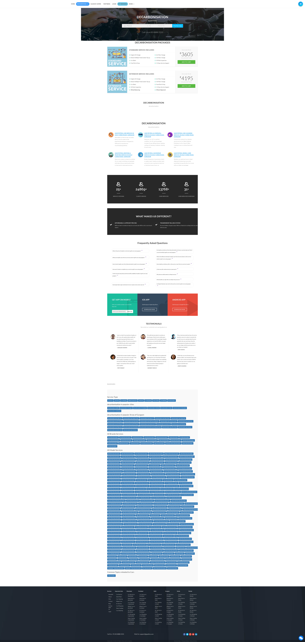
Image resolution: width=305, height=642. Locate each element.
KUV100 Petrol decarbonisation (130, 503)
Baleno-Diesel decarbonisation (167, 465)
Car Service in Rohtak (193, 595)
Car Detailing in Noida (181, 623)
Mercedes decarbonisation (146, 443)
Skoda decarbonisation (176, 440)
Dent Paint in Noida (181, 599)
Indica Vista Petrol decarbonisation (159, 509)
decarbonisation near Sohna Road (131, 421)
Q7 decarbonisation (143, 556)
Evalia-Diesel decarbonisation (114, 544)
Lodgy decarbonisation (142, 533)
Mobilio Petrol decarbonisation (172, 486)
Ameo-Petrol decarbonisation (157, 541)
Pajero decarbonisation (157, 553)
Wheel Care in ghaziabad (131, 607)
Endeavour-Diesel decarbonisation (129, 521)
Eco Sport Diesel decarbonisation (146, 521)
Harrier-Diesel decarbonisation (182, 515)
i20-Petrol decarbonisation (143, 471)
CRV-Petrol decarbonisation (143, 486)
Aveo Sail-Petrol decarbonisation (169, 527)
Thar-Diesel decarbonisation (187, 494)
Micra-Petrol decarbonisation (140, 544)
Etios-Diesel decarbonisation (167, 489)
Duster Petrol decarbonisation (170, 533)
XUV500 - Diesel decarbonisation (174, 497)
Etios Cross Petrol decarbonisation (189, 491)
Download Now (149, 309)
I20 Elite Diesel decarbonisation (128, 477)
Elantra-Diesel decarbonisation (173, 474)
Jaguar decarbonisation (159, 443)
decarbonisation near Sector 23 (163, 424)
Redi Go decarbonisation (169, 547)
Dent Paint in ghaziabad (131, 599)
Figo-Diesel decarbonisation (171, 518)
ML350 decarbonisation (171, 565)
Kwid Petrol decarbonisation (184, 533)
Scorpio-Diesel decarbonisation (158, 497)
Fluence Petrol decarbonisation (181, 536)
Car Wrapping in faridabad (142, 615)
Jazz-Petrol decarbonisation (127, 483)
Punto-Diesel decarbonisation (158, 559)
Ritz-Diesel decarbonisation (155, 456)
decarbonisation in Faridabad (140, 408)
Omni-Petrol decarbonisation (141, 453)
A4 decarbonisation (190, 553)
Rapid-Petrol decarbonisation (128, 550)
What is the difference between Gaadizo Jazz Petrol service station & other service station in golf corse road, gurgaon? (174, 258)
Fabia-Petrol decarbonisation (193, 547)
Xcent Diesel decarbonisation (173, 477)
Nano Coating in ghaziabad (131, 619)
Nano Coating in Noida (181, 619)
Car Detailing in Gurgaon (170, 623)
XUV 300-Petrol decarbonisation (161, 503)
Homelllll (110, 594)
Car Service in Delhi (158, 595)
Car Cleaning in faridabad (142, 603)
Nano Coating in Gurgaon (170, 619)
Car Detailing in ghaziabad (131, 623)
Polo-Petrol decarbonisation (129, 538)
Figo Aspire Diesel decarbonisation (177, 521)
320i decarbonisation (175, 556)
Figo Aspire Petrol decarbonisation (115, 524)
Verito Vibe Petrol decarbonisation (179, 500)
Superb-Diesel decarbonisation (186, 550)
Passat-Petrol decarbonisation (128, 541)
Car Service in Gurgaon (170, 595)
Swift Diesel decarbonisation (128, 465)
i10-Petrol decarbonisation (169, 468)
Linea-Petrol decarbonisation (128, 562)
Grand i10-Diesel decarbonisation (184, 468)
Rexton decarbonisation (188, 443)
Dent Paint (117, 400)
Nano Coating (156, 400)
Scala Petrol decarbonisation (156, 536)
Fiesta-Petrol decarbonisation (114, 521)
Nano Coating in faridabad (142, 619)
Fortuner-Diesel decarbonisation (157, 491)
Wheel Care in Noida (181, 607)
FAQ (109, 599)
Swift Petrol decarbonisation (141, 465)
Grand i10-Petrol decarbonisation (115, 471)
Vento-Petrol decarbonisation (157, 538)
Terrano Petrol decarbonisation (114, 547)
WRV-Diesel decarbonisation (186, 486)
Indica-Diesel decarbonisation (128, 506)
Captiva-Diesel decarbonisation (172, 530)
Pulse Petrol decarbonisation (128, 536)
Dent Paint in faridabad (142, 599)
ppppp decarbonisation (145, 559)
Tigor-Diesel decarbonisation (142, 515)
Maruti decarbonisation (113, 437)
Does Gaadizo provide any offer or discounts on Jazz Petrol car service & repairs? (173, 264)
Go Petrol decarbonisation (143, 547)
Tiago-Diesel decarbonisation (187, 512)
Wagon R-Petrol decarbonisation (171, 453)
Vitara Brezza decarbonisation (182, 465)
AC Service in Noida (181, 611)
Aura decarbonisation (168, 480)
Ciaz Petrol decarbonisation (185, 462)
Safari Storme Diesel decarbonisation (130, 512)
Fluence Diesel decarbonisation (114, 538)
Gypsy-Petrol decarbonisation (172, 459)
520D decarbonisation (186, 556)
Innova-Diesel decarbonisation (141, 491)
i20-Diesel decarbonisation (129, 471)
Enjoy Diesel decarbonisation (187, 530)
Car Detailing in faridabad (142, 623)
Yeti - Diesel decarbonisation (114, 553)
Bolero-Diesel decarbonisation (114, 497)
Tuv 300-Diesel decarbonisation (145, 503)
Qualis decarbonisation (159, 494)
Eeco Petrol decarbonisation (114, 465)
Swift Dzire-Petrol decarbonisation (170, 456)
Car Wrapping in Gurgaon (170, 615)
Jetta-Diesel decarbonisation (114, 541)
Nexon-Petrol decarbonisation (167, 515)
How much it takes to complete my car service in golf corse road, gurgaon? (128, 269)
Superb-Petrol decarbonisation (171, 550)
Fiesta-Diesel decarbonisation (185, 518)
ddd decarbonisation (180, 547)
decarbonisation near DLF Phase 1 (115, 421)
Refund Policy (193, 641)
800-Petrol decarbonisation (114, 453)
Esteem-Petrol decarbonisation (114, 459)
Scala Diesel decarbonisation (142, 536)
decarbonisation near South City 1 (185, 421)
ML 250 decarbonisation (148, 565)
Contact (110, 601)
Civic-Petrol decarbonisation (114, 486)
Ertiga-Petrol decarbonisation (143, 459)
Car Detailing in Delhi (158, 623)
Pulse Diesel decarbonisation (114, 536)
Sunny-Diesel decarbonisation (168, 544)
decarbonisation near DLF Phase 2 (131, 424)
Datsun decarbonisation (164, 440)
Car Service (119, 594)
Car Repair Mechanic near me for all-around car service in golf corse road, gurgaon (174, 283)
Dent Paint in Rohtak (193, 599)
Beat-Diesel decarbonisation (114, 527)
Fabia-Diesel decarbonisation (114, 550)
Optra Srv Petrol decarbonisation (129, 533)
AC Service (141, 400)
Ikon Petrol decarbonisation (173, 524)
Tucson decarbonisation (142, 480)
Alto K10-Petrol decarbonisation (156, 453)
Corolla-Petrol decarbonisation (181, 489)
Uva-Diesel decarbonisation (141, 527)
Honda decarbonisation (137, 437)
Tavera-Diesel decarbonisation (157, 530)
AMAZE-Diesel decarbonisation (157, 483)
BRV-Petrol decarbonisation (114, 489)
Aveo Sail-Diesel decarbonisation (185, 527)
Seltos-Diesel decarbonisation (160, 568)
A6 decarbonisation (112, 556)
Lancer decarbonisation (169, 553)
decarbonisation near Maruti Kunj (131, 427)
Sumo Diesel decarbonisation (146, 512)
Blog (109, 603)
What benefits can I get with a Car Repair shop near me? (168, 279)
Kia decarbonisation (112, 446)
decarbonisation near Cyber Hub (178, 418)
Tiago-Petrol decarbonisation (114, 515)
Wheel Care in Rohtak (193, 607)
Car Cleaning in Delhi (158, 603)
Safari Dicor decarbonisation (191, 503)
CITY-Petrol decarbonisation (185, 483)
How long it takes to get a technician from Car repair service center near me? (128, 284)
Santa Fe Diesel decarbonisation (158, 477)
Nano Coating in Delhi (158, 619)
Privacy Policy (185, 641)
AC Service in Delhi (158, 611)
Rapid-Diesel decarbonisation (143, 550)
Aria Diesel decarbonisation (174, 506)
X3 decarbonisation (112, 559)
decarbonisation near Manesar (185, 427)
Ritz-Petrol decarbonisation (141, 456)
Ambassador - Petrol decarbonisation (133, 568)
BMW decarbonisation (124, 443)
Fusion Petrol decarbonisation (145, 524)
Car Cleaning (123, 400)
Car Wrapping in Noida (181, 615)
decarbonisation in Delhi (113, 408)
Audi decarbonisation (112, 443)
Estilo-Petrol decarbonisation (186, 453)
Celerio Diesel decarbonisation (142, 462)
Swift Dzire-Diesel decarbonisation (186, 456)
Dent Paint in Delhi (158, 599)
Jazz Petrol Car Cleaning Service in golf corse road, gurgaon (184, 134)
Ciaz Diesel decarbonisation (171, 462)
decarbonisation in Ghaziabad (180, 408)
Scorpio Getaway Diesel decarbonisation (116, 500)
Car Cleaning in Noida (181, 603)
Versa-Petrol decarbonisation (129, 459)
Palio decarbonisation (186, 559)
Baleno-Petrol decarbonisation (127, 462)
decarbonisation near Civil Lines (130, 430)
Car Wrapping (148, 400)
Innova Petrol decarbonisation (114, 494)
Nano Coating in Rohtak (193, 619)
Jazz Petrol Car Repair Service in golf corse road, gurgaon (154, 154)
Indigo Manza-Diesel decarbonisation (144, 506)
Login (109, 611)
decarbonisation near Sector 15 (146, 418)
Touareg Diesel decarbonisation (186, 541)
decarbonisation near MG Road (178, 424)
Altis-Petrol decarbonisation (114, 491)
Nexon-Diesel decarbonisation (129, 518)
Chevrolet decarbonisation (113, 440)
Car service (110, 400)
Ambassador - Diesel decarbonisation (116, 568)
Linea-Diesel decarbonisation (143, 562)
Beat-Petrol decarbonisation (128, 527)
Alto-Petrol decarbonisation (127, 453)
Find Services (178, 26)
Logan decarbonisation (168, 536)
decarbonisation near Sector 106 (115, 430)
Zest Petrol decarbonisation (173, 512)
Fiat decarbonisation (134, 443)
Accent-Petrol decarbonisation (170, 471)
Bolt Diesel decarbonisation (187, 506)
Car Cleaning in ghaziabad (131, 603)
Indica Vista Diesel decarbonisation (143, 509)
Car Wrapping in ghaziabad (131, 615)
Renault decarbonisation (126, 440)
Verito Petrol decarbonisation (147, 500)
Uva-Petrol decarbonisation (155, 527)
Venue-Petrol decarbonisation (128, 480)
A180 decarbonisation (136, 565)
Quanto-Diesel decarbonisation (129, 497)
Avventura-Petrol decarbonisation (173, 559)
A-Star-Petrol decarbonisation (128, 456)
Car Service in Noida (181, 595)
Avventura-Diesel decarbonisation (158, 562)
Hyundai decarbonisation (125, 437)
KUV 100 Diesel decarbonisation (115, 503)
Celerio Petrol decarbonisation (157, 462)
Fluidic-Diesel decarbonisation (129, 474)
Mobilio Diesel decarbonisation (157, 486)
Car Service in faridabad (142, 595)
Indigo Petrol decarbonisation (114, 512)
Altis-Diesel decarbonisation (127, 491)
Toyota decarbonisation (149, 437)
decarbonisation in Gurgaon (126, 408)
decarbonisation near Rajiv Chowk (162, 418)
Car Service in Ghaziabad (131, 595)
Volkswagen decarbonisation (139, 440)
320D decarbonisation (164, 556)
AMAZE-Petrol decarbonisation (142, 483)
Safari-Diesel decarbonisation (160, 506)
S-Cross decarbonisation (154, 465)
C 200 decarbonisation (113, 565)
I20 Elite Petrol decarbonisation (143, 477)
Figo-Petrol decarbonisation (157, 518)
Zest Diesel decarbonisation (159, 512)
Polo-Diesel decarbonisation (143, 538)
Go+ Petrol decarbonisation (156, 547)
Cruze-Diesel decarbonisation (143, 530)
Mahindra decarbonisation (161, 437)
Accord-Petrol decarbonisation (128, 486)
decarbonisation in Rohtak (153, 408)
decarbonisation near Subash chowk (130, 418)
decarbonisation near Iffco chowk (170, 427)
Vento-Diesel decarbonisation (171, 538)
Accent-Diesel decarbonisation (185, 471)
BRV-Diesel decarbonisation (127, 489)
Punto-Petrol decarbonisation (114, 562)
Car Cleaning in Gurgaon (170, 603)
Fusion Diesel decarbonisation (130, 524)
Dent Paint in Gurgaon (170, 599)
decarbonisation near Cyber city (114, 418)
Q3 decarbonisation (122, 556)
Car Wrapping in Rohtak (193, 615)
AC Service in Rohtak (193, 611)
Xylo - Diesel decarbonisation (144, 497)
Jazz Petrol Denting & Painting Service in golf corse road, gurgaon (123, 154)
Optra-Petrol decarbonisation (114, 530)
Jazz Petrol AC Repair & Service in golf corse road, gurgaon (154, 134)
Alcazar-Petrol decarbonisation (155, 480)
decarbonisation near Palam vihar (115, 427)
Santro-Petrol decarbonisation (155, 468)
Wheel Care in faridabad (142, 607)
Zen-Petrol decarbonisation (114, 456)
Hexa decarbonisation (154, 515)
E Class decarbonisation (124, 565)
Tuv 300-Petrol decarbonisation (172, 494)
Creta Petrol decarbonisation (114, 477)
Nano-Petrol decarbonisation (114, 506)
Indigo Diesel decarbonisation (175, 509)
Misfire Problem (111, 575)
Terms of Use (177, 641)
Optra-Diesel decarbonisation (128, 530)
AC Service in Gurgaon (170, 611)
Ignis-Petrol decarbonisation (114, 468)
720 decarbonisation (133, 559)
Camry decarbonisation (140, 489)
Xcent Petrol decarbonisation (188, 477)
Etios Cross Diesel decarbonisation (173, 491)
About (110, 596)
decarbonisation (171, 400)
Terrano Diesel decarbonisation (183, 544)
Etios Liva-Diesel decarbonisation (129, 494)
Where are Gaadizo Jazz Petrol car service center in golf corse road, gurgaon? (129, 257)
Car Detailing (163, 400)
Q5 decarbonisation (133, 556)
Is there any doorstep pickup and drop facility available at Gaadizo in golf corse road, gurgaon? (130, 274)
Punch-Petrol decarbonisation (143, 518)
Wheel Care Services (132, 400)
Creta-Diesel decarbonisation (114, 480)
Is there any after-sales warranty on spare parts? (167, 269)
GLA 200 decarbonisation (183, 562)
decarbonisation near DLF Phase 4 (115, 424)
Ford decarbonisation (184, 437)
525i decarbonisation (122, 559)
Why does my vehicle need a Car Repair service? (166, 274)
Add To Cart (186, 62)
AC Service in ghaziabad (131, 611)
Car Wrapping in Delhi (158, 615)
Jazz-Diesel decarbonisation (180, 480)
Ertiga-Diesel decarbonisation (157, 459)
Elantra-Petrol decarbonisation (158, 474)
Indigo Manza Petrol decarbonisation (191, 509)
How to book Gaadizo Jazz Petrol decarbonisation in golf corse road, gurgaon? (129, 264)
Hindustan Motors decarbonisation (173, 443)
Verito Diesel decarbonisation (133, 500)
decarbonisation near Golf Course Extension (149, 421)
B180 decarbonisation (159, 565)
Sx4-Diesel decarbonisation (113, 462)
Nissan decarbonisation (152, 440)
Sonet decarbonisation (172, 568)
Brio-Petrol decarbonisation (114, 483)
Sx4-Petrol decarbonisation (185, 459)
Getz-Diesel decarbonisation (156, 471)
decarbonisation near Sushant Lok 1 (147, 424)
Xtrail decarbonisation (127, 544)
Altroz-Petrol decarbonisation (114, 518)
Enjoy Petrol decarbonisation (114, 533)
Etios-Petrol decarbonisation (153, 489)
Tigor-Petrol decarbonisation (128, 515)
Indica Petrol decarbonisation (128, 509)
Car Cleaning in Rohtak (193, 603)
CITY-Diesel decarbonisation (172, 483)
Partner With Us (110, 607)
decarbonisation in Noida (166, 408)
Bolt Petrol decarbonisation (114, 509)
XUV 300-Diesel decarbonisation (176, 503)
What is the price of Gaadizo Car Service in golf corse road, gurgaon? (127, 251)
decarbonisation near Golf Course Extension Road (150, 427)
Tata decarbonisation (173, 437)
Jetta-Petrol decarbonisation (185, 538)
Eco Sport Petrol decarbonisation (161, 521)
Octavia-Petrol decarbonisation (143, 553)
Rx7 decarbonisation (147, 568)
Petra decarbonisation (171, 562)
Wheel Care (119, 601)
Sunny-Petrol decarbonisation (129, 547)
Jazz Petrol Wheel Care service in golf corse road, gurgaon (184, 154)
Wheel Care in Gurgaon (170, 607)
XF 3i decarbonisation (182, 565)
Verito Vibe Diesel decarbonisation (162, 500)
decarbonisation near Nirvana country (168, 421)
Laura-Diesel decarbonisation (157, 550)
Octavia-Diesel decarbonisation (128, 553)
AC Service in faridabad (142, 611)
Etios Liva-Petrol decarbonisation (145, 494)
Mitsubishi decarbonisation (188, 440)
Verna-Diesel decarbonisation (143, 474)
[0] (300, 3)
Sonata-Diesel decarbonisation (187, 474)
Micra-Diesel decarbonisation (154, 544)
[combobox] (136, 26)
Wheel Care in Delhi (158, 607)
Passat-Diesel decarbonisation (142, 541)
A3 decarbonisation (180, 553)
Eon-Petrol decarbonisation (141, 468)
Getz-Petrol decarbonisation (128, 468)
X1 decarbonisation (153, 556)
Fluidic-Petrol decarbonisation (114, 474)
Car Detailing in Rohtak (193, 623)
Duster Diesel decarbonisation (155, 533)
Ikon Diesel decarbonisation (159, 524)
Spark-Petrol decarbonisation (187, 524)
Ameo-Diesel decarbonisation (171, 541)
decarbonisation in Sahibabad (114, 410)
